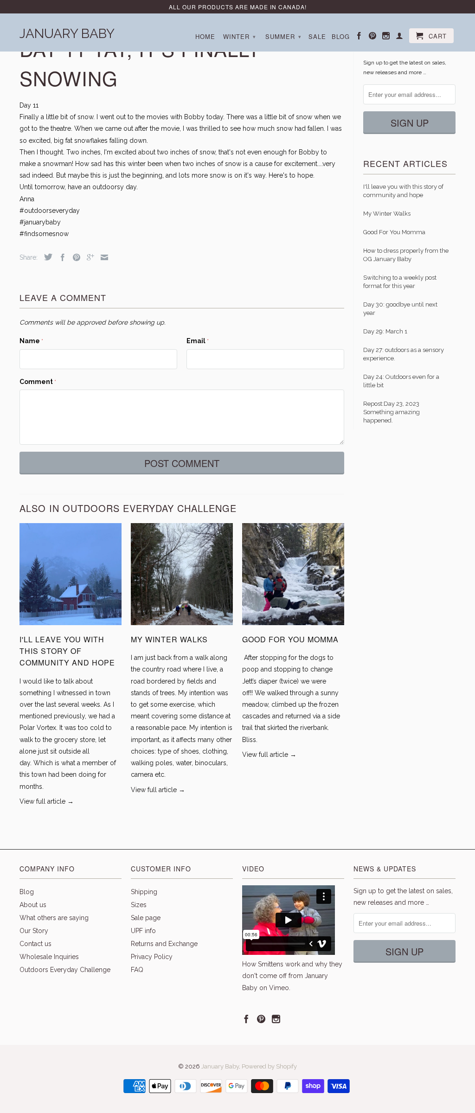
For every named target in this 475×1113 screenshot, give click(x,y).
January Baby (67, 32)
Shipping (144, 892)
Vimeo (279, 987)
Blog (341, 36)
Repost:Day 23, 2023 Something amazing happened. (391, 412)
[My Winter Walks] (182, 627)
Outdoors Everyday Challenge (64, 969)
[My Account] (400, 37)
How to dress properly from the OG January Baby (406, 254)
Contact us (35, 943)
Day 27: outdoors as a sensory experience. (403, 354)
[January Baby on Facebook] (359, 37)
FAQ (137, 969)
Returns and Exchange (164, 943)
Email (197, 341)
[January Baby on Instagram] (386, 37)
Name (31, 341)
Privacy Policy (152, 956)
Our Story (33, 930)
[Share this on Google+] (88, 257)
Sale (317, 36)
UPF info (143, 930)
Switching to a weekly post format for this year (399, 281)
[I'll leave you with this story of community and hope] (70, 627)
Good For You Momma (290, 639)
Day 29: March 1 (385, 331)
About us (32, 904)
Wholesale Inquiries (49, 956)
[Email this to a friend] (102, 257)
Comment (37, 381)
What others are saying (54, 917)
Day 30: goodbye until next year (400, 308)
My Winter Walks (169, 639)
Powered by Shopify (269, 1066)
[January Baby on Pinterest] (373, 37)
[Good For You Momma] (293, 627)
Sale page (145, 917)
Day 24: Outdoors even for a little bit (401, 381)
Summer (283, 36)
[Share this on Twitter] (45, 257)
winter (239, 36)
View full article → (46, 801)
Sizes (139, 904)
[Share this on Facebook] (60, 257)
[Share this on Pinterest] (74, 257)
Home (205, 36)
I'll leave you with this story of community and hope (67, 651)
